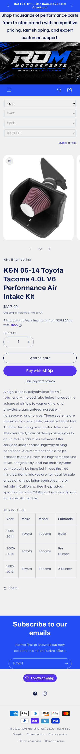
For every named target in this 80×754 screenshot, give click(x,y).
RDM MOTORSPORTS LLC (37, 729)
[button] (9, 90)
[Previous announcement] (8, 5)
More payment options (40, 381)
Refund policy (36, 734)
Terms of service (30, 741)
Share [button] (13, 588)
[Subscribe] (66, 663)
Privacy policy (58, 734)
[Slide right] (49, 249)
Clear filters (67, 142)
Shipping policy (55, 741)
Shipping (8, 313)
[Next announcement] (72, 5)
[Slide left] (30, 249)
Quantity (9, 333)
